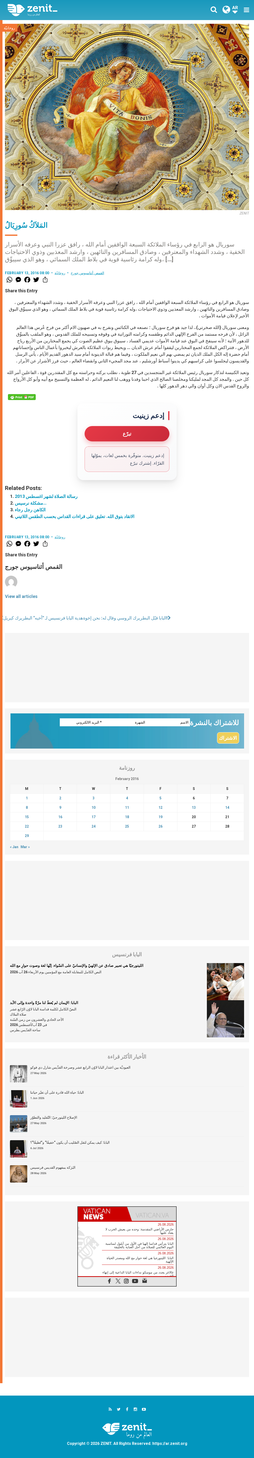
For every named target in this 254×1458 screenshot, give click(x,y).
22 (27, 826)
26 (160, 826)
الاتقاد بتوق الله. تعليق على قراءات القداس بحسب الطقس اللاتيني (74, 516)
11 (127, 808)
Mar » (25, 847)
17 (93, 817)
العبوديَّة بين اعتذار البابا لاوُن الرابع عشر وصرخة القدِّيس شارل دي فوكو (80, 1067)
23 (60, 826)
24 (93, 826)
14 (227, 808)
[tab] (102, 1214)
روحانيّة (9, 28)
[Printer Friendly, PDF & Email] (22, 397)
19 (160, 817)
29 (27, 836)
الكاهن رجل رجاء (30, 509)
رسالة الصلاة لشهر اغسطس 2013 (46, 496)
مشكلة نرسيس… (31, 503)
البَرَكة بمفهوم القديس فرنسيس (52, 1167)
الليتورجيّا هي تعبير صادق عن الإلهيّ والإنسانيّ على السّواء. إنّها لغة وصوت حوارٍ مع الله (76, 965)
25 (127, 826)
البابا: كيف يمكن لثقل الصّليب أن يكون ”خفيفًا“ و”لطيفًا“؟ (70, 1142)
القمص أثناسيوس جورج (87, 273)
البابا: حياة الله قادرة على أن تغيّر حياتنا (57, 1092)
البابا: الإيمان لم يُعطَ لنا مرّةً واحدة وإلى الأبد (44, 1002)
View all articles (21, 596)
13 (194, 808)
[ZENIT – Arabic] (71, 10)
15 (27, 817)
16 (60, 817)
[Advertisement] (127, 667)
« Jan (14, 847)
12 (160, 808)
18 (127, 817)
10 (93, 808)
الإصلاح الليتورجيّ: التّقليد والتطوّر (53, 1117)
